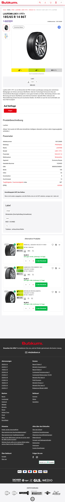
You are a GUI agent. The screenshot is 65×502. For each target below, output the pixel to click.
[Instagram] (36, 457)
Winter (34, 399)
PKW (13, 10)
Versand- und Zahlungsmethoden (41, 440)
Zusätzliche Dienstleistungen (40, 432)
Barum (3, 396)
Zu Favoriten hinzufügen (52, 245)
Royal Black (5, 420)
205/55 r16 (5, 364)
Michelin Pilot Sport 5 (38, 385)
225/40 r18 (5, 372)
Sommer (34, 396)
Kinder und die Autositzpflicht (10, 429)
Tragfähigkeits (7, 182)
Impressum (35, 445)
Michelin (4, 407)
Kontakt (4, 456)
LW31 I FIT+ (25, 10)
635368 (59, 185)
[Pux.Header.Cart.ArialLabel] (51, 3)
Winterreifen (58, 157)
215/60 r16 (5, 380)
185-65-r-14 (32, 10)
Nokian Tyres (5, 412)
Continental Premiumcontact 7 (41, 372)
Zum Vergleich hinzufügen (56, 245)
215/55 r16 (5, 385)
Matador (4, 404)
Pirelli (3, 415)
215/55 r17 (5, 375)
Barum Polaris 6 (36, 369)
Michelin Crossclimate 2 (39, 367)
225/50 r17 (5, 388)
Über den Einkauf (37, 429)
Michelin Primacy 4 (37, 383)
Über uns (4, 459)
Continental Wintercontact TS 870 (42, 375)
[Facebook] (33, 457)
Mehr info (32, 85)
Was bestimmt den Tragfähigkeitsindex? (13, 435)
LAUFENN (17, 10)
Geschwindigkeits (18, 182)
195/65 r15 (5, 369)
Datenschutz (36, 443)
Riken (3, 417)
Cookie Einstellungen (38, 448)
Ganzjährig (35, 402)
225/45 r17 (5, 367)
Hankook (4, 402)
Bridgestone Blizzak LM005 (40, 388)
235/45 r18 (5, 377)
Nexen (3, 410)
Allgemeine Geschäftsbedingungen (42, 435)
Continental (5, 399)
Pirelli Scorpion (36, 380)
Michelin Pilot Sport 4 (38, 377)
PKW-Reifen (58, 144)
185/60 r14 (5, 383)
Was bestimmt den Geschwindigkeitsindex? (14, 432)
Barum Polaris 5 (36, 364)
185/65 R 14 (58, 154)
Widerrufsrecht (36, 437)
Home (4, 10)
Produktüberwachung (59, 245)
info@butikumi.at (34, 352)
